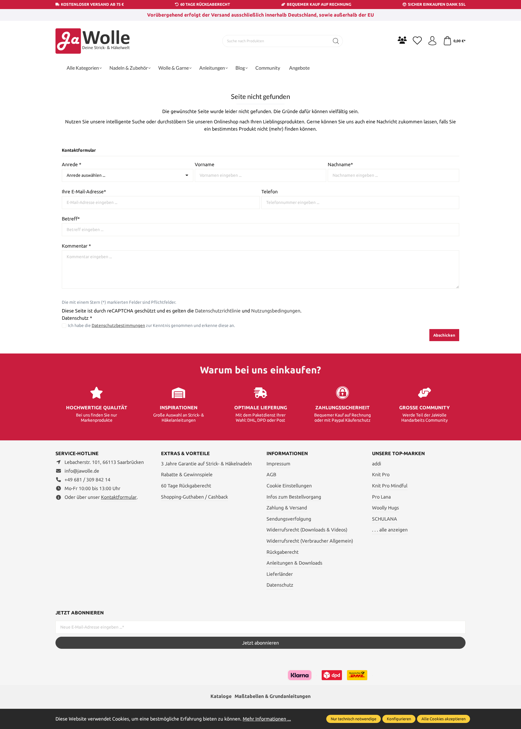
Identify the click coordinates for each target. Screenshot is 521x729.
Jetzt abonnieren (260, 642)
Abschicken (444, 335)
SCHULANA (384, 518)
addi (376, 463)
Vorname (204, 164)
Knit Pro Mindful (389, 485)
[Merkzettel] (417, 41)
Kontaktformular (119, 497)
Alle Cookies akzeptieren (444, 719)
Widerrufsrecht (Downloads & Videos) (307, 529)
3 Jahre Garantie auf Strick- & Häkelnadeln (206, 463)
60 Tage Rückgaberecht (186, 485)
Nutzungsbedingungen (275, 310)
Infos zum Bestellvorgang (294, 496)
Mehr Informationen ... (267, 718)
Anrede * (71, 164)
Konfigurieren (399, 719)
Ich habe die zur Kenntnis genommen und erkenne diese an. (151, 325)
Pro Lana (381, 496)
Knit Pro (381, 474)
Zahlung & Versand (287, 507)
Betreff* (71, 218)
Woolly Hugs (385, 507)
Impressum (278, 463)
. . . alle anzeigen (390, 529)
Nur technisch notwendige (353, 719)
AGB (271, 474)
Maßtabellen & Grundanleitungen (273, 696)
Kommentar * (76, 246)
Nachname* (340, 164)
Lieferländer (280, 574)
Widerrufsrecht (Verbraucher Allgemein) (310, 541)
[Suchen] (336, 41)
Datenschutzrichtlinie (218, 310)
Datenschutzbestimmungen (118, 325)
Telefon (269, 191)
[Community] (402, 40)
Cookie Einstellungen (289, 485)
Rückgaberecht (282, 552)
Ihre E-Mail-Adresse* (84, 191)
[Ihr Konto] (432, 41)
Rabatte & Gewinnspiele (187, 474)
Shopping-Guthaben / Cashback (194, 496)
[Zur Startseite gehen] (93, 41)
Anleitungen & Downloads (294, 563)
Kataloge (221, 696)
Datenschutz (280, 585)
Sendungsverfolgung (289, 518)
